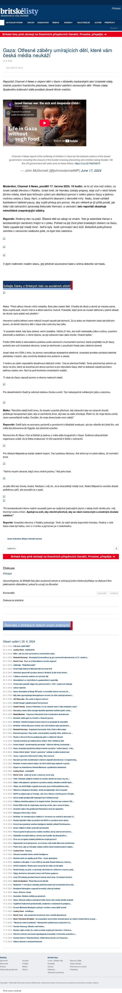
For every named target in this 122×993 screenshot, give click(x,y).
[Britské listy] (38, 285)
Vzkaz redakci (75, 963)
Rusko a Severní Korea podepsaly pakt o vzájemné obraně (38, 737)
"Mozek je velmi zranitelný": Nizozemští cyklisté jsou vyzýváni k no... (42, 922)
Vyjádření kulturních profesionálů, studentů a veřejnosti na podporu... (42, 903)
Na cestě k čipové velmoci (37, 699)
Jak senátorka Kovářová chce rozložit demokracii (45, 915)
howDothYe (30, 649)
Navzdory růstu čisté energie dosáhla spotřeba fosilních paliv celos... (42, 710)
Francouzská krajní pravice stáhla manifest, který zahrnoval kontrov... (42, 831)
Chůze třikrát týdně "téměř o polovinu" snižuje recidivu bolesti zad (41, 752)
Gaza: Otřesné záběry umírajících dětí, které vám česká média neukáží (43, 900)
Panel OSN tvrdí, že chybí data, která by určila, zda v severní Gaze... (41, 805)
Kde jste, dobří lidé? (21, 646)
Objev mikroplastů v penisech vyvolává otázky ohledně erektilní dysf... (43, 782)
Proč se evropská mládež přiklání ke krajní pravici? (35, 839)
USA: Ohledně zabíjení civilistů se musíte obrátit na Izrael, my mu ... (41, 778)
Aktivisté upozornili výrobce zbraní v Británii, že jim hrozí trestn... (40, 672)
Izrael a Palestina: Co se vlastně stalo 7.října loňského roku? (51, 706)
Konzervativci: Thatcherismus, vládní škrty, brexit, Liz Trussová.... (41, 937)
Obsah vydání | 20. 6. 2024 (19, 641)
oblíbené (114, 593)
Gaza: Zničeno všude (22, 892)
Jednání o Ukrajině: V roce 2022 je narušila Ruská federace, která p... (42, 862)
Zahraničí (4, 960)
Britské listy (21, 12)
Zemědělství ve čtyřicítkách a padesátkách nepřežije (35, 680)
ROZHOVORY (43, 22)
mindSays (29, 911)
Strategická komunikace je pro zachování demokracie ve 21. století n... (58, 657)
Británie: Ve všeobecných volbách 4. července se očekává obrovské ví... (44, 816)
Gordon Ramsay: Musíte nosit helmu (28, 926)
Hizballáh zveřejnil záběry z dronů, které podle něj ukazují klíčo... (40, 835)
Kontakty (51, 963)
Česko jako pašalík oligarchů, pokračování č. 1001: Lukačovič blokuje (42, 684)
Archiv (30, 22)
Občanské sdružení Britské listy (28, 982)
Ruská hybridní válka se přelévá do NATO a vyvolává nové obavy (40, 820)
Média (24, 966)
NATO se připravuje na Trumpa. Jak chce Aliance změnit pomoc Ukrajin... (44, 793)
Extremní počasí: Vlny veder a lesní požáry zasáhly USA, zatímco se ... (43, 733)
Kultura (3, 966)
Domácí (25, 960)
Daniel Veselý (19, 706)
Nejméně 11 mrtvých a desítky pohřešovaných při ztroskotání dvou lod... (44, 884)
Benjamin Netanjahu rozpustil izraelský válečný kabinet (36, 888)
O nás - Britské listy (55, 960)
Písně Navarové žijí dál (38, 881)
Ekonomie (4, 963)
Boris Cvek (18, 661)
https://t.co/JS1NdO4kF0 (87, 163)
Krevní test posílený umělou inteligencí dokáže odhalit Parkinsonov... (42, 824)
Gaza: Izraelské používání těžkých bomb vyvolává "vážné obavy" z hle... (43, 748)
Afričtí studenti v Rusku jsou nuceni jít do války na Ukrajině (38, 865)
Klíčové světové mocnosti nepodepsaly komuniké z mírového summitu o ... (44, 934)
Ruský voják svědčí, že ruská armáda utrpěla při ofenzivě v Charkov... (42, 930)
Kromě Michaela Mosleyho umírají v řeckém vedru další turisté (39, 907)
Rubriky (68, 22)
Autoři (98, 22)
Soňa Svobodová (20, 881)
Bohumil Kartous (20, 657)
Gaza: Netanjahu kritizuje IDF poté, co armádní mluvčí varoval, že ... (41, 691)
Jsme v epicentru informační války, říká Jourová (33, 756)
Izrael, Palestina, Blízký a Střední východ (24, 538)
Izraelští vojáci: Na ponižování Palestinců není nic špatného (38, 809)
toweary (28, 850)
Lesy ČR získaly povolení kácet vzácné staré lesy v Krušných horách (42, 877)
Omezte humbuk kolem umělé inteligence (30, 854)
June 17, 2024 (91, 170)
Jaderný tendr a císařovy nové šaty (39, 774)
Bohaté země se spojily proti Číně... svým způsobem (35, 858)
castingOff (29, 771)
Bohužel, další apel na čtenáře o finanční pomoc (33, 718)
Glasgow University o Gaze (24, 812)
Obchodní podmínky (56, 972)
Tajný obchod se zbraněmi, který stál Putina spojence (35, 873)
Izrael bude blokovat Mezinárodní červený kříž (32, 668)
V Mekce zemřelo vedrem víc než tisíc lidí (30, 676)
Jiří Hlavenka (19, 699)
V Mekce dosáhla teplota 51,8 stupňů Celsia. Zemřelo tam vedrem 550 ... (43, 801)
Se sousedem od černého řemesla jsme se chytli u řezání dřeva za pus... (66, 919)
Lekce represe (19, 687)
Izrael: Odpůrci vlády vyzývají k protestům (31, 827)
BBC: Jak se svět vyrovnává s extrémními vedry (34, 653)
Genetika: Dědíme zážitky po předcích (29, 896)
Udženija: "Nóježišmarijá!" (24, 665)
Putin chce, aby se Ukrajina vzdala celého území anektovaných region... (43, 846)
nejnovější (102, 593)
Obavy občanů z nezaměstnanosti (27, 941)
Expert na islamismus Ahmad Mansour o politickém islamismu (39, 767)
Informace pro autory (78, 966)
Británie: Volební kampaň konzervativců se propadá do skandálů (40, 721)
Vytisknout (11, 548)
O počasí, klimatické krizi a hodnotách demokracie (47, 714)
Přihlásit (116, 8)
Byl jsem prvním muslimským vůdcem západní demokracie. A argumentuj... (45, 759)
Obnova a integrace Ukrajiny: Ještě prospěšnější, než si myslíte (40, 790)
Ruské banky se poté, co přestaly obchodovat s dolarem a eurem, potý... (43, 869)
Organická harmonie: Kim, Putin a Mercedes (47, 729)
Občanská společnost (8, 969)
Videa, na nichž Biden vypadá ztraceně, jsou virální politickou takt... (41, 786)
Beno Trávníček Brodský (23, 919)
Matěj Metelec (19, 714)
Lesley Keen (18, 649)
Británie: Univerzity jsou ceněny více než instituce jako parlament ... (42, 725)
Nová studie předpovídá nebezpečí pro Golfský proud (35, 797)
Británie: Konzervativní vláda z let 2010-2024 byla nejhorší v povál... (41, 763)
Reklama (51, 969)
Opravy (50, 966)
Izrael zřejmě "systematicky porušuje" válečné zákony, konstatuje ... (42, 744)
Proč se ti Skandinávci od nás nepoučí (40, 661)
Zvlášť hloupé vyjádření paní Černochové (30, 703)
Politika (25, 963)
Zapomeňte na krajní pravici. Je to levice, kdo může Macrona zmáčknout (43, 843)
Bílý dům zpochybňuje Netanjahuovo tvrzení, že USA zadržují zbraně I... (43, 695)
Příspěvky (110, 22)
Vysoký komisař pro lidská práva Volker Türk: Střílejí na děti (38, 740)
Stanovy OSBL (76, 960)
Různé (25, 969)
